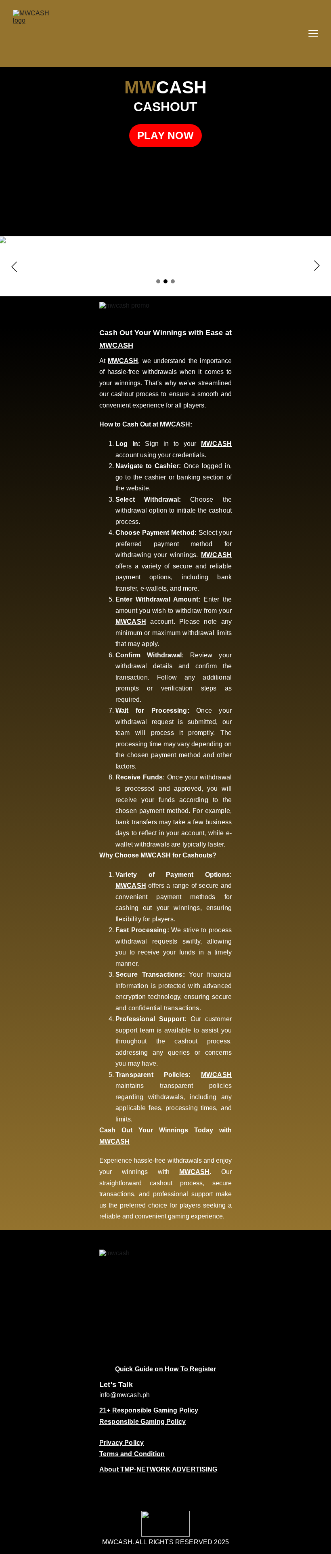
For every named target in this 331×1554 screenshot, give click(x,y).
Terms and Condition (132, 1454)
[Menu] (313, 33)
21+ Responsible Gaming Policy (149, 1410)
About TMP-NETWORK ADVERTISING (158, 1469)
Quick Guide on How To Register (165, 1369)
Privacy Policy (121, 1442)
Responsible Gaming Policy (142, 1421)
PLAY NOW (165, 135)
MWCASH (116, 345)
